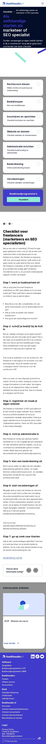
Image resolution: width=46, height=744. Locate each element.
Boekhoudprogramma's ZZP (14, 668)
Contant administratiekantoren (15, 709)
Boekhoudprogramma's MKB (14, 671)
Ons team (6, 706)
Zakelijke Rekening (10, 692)
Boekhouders (8, 675)
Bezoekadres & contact (12, 718)
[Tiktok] (37, 656)
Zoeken (5, 679)
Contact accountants (11, 712)
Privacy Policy (8, 729)
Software (6, 662)
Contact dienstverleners (12, 715)
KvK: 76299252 (8, 734)
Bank (4, 689)
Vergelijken (7, 665)
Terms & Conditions (10, 732)
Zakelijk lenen (8, 698)
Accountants (7, 685)
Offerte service (8, 682)
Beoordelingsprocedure (12, 736)
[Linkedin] (33, 656)
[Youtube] (42, 656)
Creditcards (7, 695)
